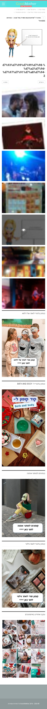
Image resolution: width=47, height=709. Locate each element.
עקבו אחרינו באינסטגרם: (35, 614)
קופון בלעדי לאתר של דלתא (33, 313)
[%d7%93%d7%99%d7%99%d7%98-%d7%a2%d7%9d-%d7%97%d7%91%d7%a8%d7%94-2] (23, 102)
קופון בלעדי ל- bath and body (31, 383)
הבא (5, 82)
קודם (41, 82)
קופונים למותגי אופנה (36, 473)
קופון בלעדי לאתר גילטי (35, 544)
